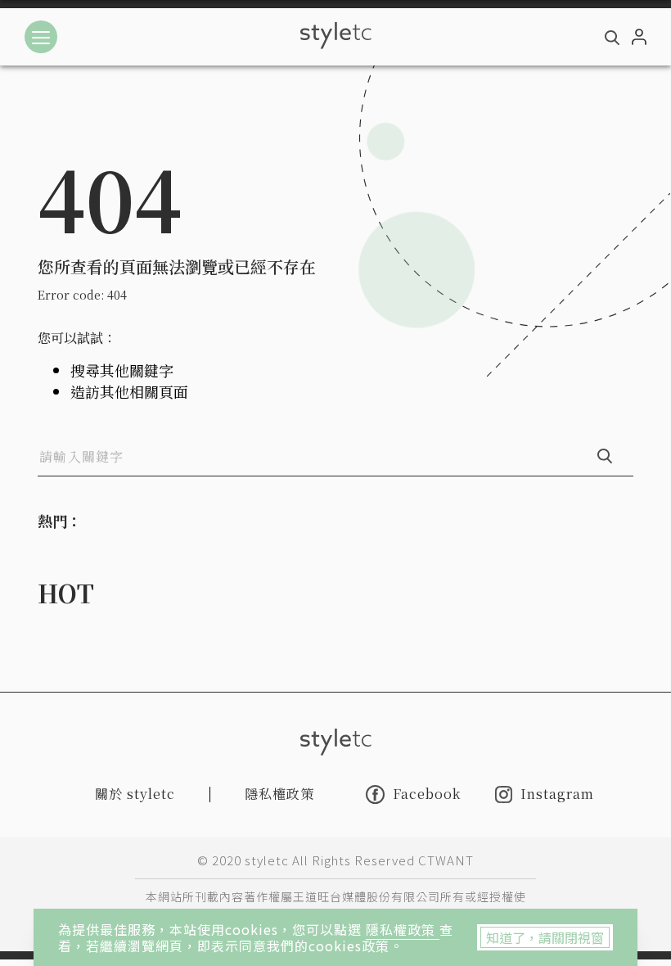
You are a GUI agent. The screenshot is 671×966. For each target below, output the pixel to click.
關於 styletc (135, 793)
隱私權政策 (402, 929)
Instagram (557, 794)
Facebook (427, 794)
